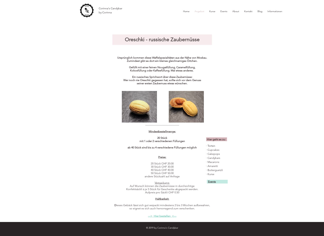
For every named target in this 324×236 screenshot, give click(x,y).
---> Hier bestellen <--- (162, 216)
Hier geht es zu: (216, 139)
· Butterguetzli (214, 170)
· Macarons (212, 162)
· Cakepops (213, 153)
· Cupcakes (212, 149)
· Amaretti (212, 166)
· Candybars (213, 158)
